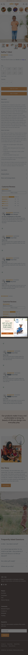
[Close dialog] (26, 319)
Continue (7, 333)
